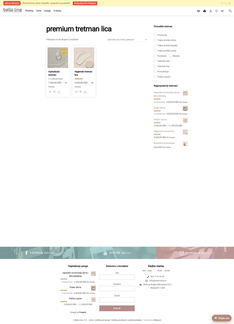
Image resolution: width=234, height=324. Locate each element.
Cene (38, 10)
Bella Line (79, 320)
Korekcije (161, 56)
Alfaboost (157, 320)
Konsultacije (163, 71)
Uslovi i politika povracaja (99, 320)
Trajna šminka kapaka (167, 45)
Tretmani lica (163, 66)
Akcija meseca (12, 3)
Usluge (47, 10)
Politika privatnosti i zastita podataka (126, 320)
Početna (29, 10)
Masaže (176, 56)
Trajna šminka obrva (166, 40)
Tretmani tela (163, 61)
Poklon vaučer (164, 77)
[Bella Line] (12, 10)
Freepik (82, 312)
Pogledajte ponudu (85, 3)
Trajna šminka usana (166, 50)
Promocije (162, 35)
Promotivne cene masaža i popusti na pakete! (46, 3)
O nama (57, 10)
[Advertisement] (171, 194)
